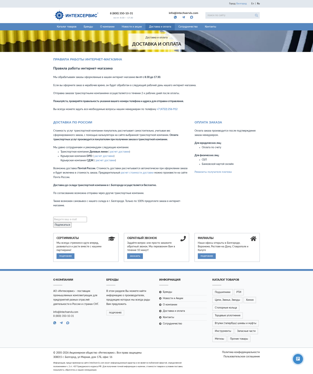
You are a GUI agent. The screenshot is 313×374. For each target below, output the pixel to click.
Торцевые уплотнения (227, 315)
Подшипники (222, 292)
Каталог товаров (66, 27)
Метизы (219, 339)
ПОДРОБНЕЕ (115, 313)
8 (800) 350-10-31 (121, 13)
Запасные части (246, 331)
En (252, 4)
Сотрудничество (188, 27)
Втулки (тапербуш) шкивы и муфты (235, 323)
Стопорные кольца (226, 308)
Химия (250, 300)
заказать (135, 256)
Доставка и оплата (160, 27)
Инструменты (223, 331)
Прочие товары (239, 339)
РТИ (238, 292)
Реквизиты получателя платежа (213, 172)
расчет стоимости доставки (137, 173)
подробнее (65, 256)
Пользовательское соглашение (242, 356)
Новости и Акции (173, 298)
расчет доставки (119, 152)
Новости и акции (132, 27)
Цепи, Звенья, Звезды (227, 300)
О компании (107, 27)
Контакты (210, 27)
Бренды (88, 27)
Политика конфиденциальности (241, 352)
